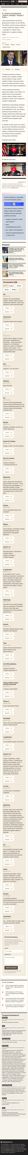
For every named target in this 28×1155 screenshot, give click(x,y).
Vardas (6, 948)
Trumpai (7, 4)
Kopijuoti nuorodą (6, 47)
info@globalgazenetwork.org (10, 1149)
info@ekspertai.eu (14, 187)
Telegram (13, 44)
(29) (7, 17)
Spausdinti (17, 69)
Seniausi (19, 285)
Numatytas (8, 69)
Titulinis (3, 4)
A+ (12, 69)
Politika (12, 4)
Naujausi (11, 285)
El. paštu (18, 44)
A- (3, 69)
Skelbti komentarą (11, 967)
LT (16, 1)
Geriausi (7, 289)
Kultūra (22, 4)
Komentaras (7, 954)
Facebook (7, 44)
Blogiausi (14, 289)
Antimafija (17, 4)
